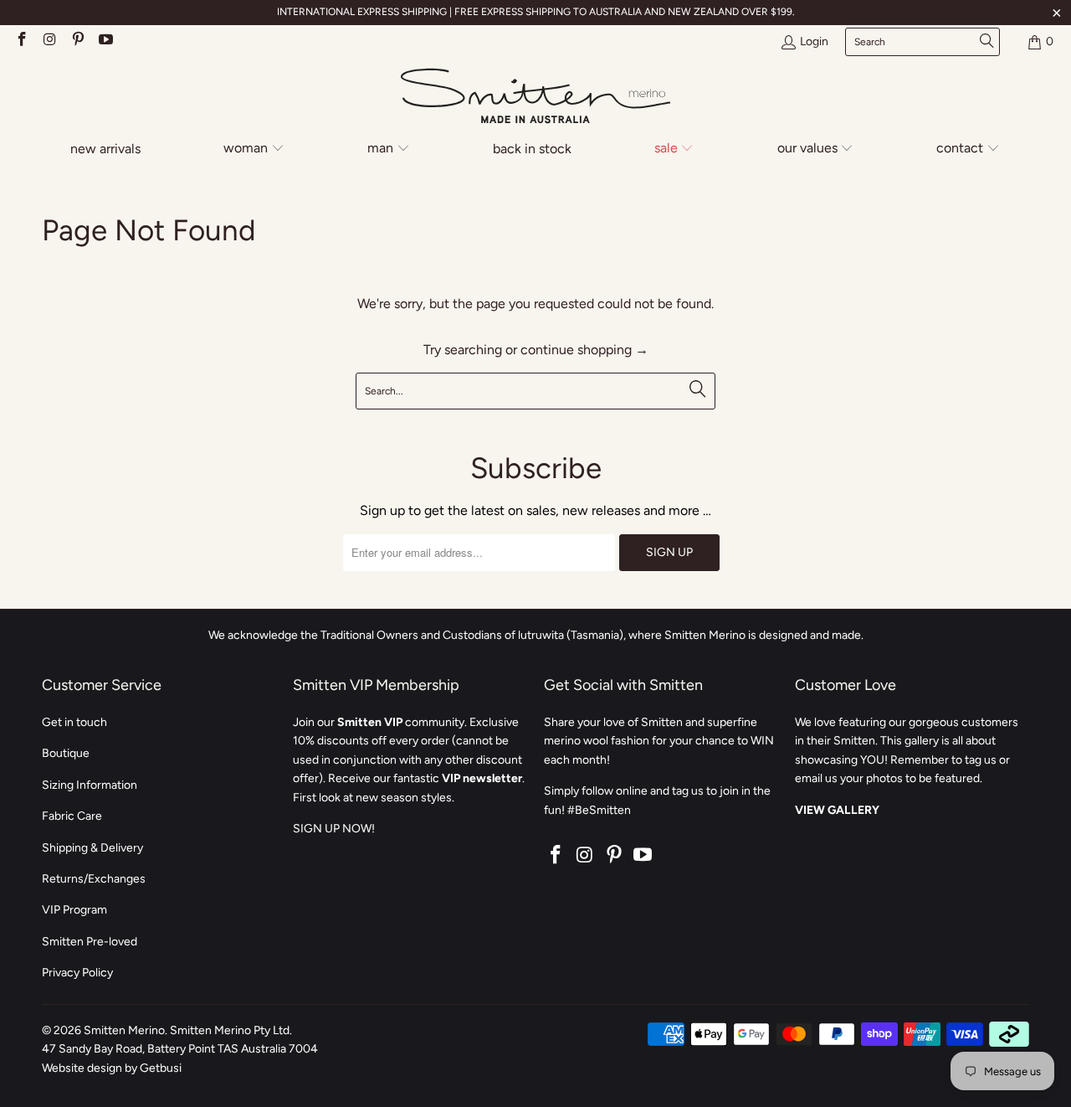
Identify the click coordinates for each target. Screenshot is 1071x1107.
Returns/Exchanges (94, 879)
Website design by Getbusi (112, 1068)
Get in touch (74, 722)
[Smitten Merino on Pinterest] (77, 41)
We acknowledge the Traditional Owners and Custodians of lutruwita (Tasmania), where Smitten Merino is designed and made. (535, 635)
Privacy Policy (77, 972)
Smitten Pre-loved (89, 942)
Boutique (66, 753)
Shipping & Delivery (92, 848)
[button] (254, 149)
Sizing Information (89, 785)
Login (814, 41)
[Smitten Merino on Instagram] (49, 41)
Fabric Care (72, 816)
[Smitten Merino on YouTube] (105, 41)
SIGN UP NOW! (334, 828)
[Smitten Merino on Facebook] (21, 41)
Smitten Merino (124, 1030)
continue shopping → (584, 350)
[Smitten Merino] (535, 97)
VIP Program (74, 910)
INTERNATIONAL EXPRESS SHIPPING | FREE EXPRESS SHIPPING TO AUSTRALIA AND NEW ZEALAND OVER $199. (536, 12)
